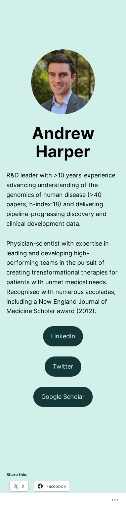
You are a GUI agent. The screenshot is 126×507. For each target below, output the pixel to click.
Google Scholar (63, 396)
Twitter (63, 366)
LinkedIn (63, 336)
